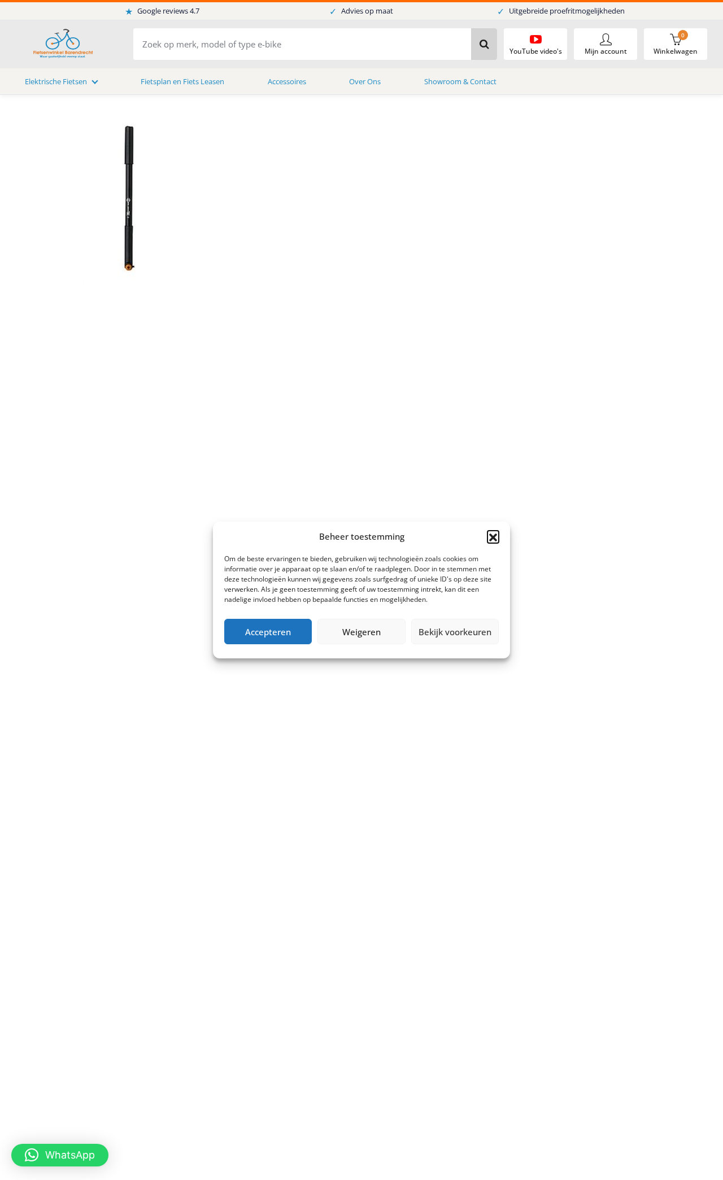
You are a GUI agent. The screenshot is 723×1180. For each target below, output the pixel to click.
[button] (493, 536)
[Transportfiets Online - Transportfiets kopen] (62, 44)
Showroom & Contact (460, 81)
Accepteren (268, 631)
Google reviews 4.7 (162, 11)
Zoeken (484, 44)
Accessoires (287, 81)
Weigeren (361, 631)
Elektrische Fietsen (56, 81)
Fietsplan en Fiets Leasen (182, 81)
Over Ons (365, 81)
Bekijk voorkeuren (455, 631)
